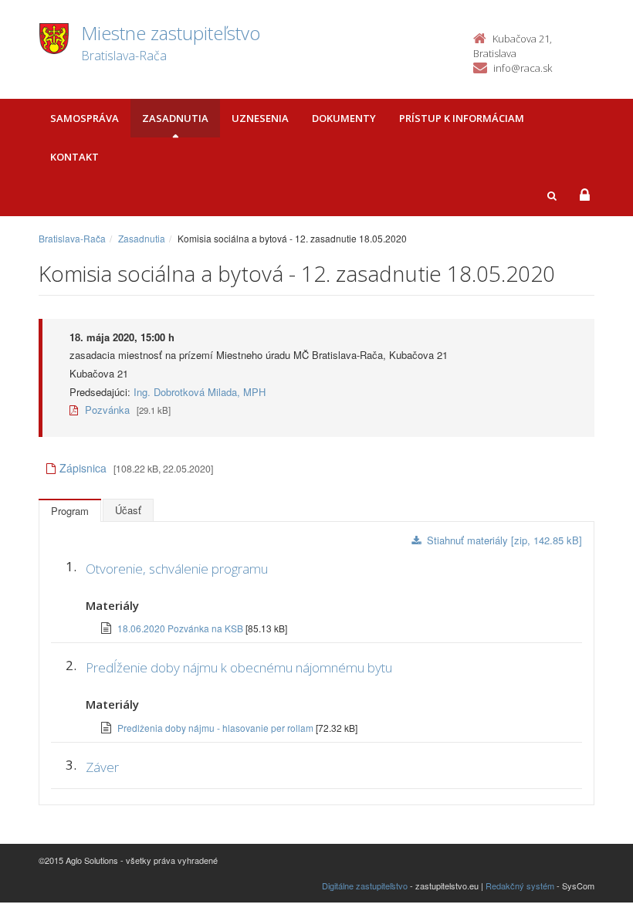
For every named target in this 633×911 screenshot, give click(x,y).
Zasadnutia (175, 118)
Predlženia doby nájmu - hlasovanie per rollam (216, 727)
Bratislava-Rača (72, 238)
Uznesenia (260, 118)
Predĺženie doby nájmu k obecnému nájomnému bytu (239, 667)
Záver (102, 767)
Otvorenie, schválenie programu (177, 568)
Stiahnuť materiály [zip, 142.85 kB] (504, 540)
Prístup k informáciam (461, 118)
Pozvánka (106, 409)
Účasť (128, 510)
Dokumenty (344, 118)
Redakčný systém (520, 885)
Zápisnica (83, 468)
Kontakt (74, 157)
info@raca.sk (522, 68)
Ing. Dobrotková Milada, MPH (200, 391)
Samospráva (84, 118)
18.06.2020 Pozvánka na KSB (181, 628)
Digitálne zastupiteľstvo (365, 885)
